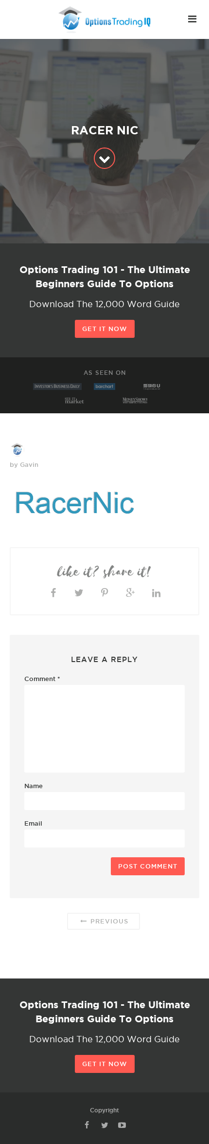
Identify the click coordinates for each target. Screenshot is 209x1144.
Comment (42, 678)
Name (33, 785)
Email (33, 823)
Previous (108, 921)
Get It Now (104, 328)
